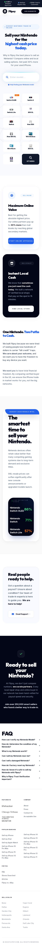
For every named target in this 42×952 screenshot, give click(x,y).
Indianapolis (7, 915)
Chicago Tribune (10, 812)
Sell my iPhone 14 (31, 834)
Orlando (26, 919)
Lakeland (26, 915)
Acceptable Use (30, 816)
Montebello (6, 919)
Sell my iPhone (7, 835)
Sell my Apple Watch (10, 843)
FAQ (3, 872)
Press (26, 809)
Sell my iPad (6, 839)
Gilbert (25, 911)
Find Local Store (21, 309)
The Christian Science (8, 819)
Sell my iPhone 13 (31, 838)
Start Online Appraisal (21, 241)
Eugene (26, 907)
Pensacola (6, 923)
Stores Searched (8, 875)
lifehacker (7, 806)
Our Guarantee (30, 11)
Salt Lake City (28, 923)
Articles (5, 879)
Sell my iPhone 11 (30, 857)
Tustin (25, 927)
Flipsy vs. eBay (7, 883)
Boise (4, 903)
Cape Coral (27, 903)
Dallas (4, 907)
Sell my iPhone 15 (9, 852)
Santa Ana (6, 927)
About (26, 806)
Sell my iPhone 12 (31, 853)
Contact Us (28, 813)
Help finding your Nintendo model (22, 85)
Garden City (6, 911)
